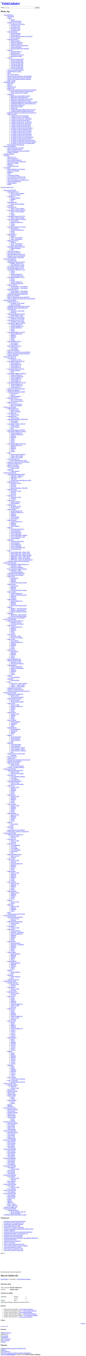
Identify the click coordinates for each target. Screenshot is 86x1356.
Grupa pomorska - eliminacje (18, 750)
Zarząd (12, 19)
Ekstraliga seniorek (12, 1091)
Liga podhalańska (15, 845)
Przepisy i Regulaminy (13, 170)
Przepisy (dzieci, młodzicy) (14, 160)
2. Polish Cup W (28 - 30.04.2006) (20, 117)
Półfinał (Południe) (16, 248)
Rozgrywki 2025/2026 (10, 190)
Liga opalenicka (15, 779)
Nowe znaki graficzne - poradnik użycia (18, 180)
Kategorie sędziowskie (17, 42)
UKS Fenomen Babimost (24, 1279)
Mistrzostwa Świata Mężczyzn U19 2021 (22, 99)
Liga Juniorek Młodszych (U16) (15, 277)
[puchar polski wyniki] (7, 187)
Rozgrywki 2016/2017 (10, 769)
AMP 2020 (14, 479)
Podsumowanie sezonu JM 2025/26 (13, 1235)
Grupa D (13, 1034)
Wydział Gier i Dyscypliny (14, 22)
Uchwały (9, 57)
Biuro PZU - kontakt (12, 163)
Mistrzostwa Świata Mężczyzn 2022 (20, 96)
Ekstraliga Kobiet (12, 202)
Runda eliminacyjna (16, 364)
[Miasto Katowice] (6, 1332)
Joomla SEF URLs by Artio (4, 1326)
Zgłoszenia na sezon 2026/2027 (12, 1241)
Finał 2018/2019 (15, 677)
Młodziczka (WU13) (12, 240)
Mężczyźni (10, 83)
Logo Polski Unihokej (13, 175)
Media (9, 73)
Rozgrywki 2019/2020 (10, 562)
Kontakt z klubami (9, 154)
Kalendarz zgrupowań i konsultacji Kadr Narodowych (21, 112)
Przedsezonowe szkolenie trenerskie (13, 1224)
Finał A (13, 224)
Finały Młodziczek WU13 (14, 346)
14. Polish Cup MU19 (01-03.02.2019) (21, 135)
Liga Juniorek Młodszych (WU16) (16, 227)
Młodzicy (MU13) (12, 285)
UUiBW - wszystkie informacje (15, 767)
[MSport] (3, 1350)
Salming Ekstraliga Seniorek (14, 921)
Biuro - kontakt (11, 80)
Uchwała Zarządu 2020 (17, 68)
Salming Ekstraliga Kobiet (14, 660)
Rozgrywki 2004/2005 (10, 1175)
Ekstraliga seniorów (12, 982)
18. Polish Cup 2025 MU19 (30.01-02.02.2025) (23, 141)
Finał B (13, 214)
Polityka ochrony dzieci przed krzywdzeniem (19, 77)
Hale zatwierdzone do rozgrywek (16, 254)
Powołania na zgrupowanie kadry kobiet (14, 1221)
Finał (12, 201)
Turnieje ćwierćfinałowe (17, 668)
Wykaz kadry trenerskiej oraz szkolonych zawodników (21, 90)
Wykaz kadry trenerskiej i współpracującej (22, 91)
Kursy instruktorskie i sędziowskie (16, 161)
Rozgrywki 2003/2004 (10, 1184)
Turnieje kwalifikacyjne (17, 275)
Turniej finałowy (15, 427)
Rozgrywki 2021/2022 (10, 407)
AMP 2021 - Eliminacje (17, 475)
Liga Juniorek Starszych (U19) (15, 268)
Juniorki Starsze (11, 712)
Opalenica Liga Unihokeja (14, 761)
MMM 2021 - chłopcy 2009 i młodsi (20, 556)
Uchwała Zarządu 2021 (17, 67)
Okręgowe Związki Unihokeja (15, 70)
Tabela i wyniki (15, 410)
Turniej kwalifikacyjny (17, 385)
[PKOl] (16, 1353)
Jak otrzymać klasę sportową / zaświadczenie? (19, 76)
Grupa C (13, 1033)
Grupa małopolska (15, 740)
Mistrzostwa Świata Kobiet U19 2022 (21, 100)
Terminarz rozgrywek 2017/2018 (16, 753)
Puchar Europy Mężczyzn (18, 105)
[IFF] (13, 1348)
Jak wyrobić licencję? (13, 74)
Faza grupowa (14, 220)
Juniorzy (9, 1199)
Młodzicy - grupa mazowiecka (19, 608)
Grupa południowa (16, 530)
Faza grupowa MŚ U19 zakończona (13, 1250)
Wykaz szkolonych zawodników (19, 93)
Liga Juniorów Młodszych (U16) (16, 269)
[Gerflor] (3, 1342)
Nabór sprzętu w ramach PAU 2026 (13, 1248)
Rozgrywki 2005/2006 (10, 1166)
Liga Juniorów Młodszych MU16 (16, 323)
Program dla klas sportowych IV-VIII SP (21, 36)
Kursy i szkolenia (15, 38)
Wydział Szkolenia (12, 31)
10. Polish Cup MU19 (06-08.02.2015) (21, 129)
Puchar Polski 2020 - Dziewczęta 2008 (21, 555)
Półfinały (13, 199)
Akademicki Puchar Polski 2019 (16, 573)
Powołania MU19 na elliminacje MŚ (13, 1223)
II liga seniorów (11, 1143)
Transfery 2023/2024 (12, 355)
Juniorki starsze (11, 504)
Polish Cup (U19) (12, 114)
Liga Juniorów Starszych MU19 (15, 317)
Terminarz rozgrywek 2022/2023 (16, 388)
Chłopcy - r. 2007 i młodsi (18, 686)
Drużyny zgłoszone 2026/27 (14, 149)
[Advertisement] (43, 1262)
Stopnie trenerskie (15, 35)
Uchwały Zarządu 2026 (17, 59)
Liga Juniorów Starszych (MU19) (16, 210)
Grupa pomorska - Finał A (18, 747)
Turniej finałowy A (16, 366)
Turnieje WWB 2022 (13, 166)
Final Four (13, 312)
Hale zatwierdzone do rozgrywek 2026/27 (18, 151)
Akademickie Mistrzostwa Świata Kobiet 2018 (23, 103)
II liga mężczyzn (11, 843)
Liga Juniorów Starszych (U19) (15, 266)
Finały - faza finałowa (16, 239)
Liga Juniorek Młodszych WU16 (16, 332)
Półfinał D (13, 1069)
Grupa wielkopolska (16, 533)
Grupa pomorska (15, 538)
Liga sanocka (14, 851)
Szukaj (37, 7)
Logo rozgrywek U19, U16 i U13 (16, 178)
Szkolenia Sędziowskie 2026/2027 (20, 48)
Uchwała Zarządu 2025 (17, 60)
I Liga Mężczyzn (11, 207)
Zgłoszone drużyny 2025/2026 (15, 257)
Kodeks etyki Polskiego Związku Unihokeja (19, 79)
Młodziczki (10, 469)
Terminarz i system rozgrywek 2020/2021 (18, 561)
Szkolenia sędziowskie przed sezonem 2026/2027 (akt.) (18, 1229)
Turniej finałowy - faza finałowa (19, 288)
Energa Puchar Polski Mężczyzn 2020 (21, 480)
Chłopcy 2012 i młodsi (17, 457)
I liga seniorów (11, 926)
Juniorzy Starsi (11, 703)
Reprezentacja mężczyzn (17, 54)
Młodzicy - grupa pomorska (18, 610)
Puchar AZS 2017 (12, 756)
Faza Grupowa (15, 518)
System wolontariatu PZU (14, 181)
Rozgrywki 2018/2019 (10, 619)
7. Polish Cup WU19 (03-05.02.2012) (21, 125)
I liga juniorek (11, 1147)
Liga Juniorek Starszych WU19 (15, 320)
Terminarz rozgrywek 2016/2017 (16, 830)
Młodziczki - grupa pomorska (18, 614)
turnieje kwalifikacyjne (17, 222)
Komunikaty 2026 (15, 28)
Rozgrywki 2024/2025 (10, 259)
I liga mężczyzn (11, 495)
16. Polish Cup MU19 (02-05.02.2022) (21, 138)
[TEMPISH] (4, 1337)
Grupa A (13, 1030)
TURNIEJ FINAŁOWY (17, 529)
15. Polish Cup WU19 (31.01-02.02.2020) (22, 137)
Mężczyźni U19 (11, 86)
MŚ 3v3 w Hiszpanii (9, 1242)
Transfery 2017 (11, 758)
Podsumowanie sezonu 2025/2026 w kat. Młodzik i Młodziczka (21, 1238)
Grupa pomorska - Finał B (18, 749)
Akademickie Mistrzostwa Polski (16, 246)
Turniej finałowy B (16, 367)
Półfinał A (13, 335)
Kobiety (9, 85)
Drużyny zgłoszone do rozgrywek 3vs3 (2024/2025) (21, 298)
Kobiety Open (11, 1198)
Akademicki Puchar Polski (14, 688)
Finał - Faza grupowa (16, 399)
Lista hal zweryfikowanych (14, 463)
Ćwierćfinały (14, 723)
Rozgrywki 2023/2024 (10, 300)
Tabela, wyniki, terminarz (17, 193)
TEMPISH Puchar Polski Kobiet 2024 (17, 294)
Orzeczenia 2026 (15, 30)
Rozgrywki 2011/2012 (10, 1108)
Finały (12, 372)
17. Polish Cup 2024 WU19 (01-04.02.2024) (23, 140)
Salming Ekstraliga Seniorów (15, 917)
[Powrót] (83, 1323)
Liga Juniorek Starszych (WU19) (16, 216)
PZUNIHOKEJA (8, 15)
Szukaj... (3, 7)
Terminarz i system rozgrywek (15, 689)
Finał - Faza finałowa (16, 405)
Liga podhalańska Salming (18, 776)
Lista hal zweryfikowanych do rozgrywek (18, 691)
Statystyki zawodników (17, 567)
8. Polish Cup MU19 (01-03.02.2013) (21, 126)
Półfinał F (13, 1025)
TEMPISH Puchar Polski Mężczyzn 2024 (15, 1214)
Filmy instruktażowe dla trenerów (16, 169)
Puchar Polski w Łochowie (18, 1079)
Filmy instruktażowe (12, 158)
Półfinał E (13, 1042)
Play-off (13, 395)
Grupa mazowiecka (16, 532)
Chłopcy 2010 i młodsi (17, 456)
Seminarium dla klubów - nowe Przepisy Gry (16, 1233)
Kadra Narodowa (12, 183)
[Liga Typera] (4, 1335)
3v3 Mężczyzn (11, 196)
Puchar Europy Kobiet (17, 106)
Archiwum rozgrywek (13, 459)
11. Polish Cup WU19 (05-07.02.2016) (21, 131)
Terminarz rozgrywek (13, 979)
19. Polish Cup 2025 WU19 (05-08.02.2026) (23, 143)
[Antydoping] (5, 1351)
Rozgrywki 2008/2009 (10, 1140)
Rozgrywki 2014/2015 (10, 915)
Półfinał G (13, 1027)
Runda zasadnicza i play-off (18, 1211)
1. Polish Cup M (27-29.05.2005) (19, 115)
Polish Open (14, 108)
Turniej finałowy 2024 (17, 315)
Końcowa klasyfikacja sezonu (19, 582)
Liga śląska (14, 778)
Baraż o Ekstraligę (15, 195)
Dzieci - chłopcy (11, 1077)
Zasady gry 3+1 (11, 157)
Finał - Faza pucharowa (17, 401)
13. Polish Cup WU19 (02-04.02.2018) (21, 134)
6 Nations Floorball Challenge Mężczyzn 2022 (23, 109)
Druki (8, 173)
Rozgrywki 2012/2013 (10, 1083)
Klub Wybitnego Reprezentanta (15, 144)
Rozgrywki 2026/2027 (10, 146)
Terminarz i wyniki (16, 359)
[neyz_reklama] (5, 1340)
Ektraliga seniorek (12, 992)
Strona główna (4, 1279)
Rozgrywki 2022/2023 (10, 356)
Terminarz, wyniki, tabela (17, 303)
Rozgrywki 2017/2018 (10, 692)
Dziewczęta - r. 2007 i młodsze (19, 683)
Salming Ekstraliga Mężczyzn (15, 621)
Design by (8, 1354)
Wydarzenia (10, 94)
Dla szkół (6, 155)
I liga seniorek (11, 1126)
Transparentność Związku (14, 71)
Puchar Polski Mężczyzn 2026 (15, 148)
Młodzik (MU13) (12, 234)
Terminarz (13, 755)
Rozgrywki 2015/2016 (10, 833)
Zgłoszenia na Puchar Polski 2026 (13, 1236)
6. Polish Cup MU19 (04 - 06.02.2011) (21, 123)
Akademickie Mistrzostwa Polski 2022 (17, 419)
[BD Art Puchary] (6, 1339)
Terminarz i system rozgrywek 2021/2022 (18, 462)
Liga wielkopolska (16, 850)
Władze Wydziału (15, 41)
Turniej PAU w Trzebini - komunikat (14, 1227)
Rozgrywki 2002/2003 (10, 1190)
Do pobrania (7, 167)
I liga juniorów (11, 1146)
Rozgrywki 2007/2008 (10, 1149)
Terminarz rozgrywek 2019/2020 (16, 617)
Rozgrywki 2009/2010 (10, 1130)
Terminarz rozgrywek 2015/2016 (16, 914)
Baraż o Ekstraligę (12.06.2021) (19, 488)
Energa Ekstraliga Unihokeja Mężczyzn (17, 564)
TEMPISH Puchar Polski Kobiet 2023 (17, 308)
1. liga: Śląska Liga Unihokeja (15, 575)
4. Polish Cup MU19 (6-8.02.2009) (20, 120)
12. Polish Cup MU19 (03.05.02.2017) (21, 132)
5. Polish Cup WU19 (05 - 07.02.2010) (21, 122)
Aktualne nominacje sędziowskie (19, 45)
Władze (9, 18)
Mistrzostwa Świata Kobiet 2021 (19, 97)
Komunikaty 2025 (15, 25)
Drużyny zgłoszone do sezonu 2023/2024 (18, 353)
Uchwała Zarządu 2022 (17, 65)
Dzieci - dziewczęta (12, 1080)
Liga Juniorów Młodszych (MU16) (16, 219)
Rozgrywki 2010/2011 (10, 1121)
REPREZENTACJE (9, 82)
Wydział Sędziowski (12, 39)
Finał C (13, 442)
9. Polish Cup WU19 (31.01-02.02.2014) (22, 128)
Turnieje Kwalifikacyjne (17, 230)
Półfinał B (13, 337)
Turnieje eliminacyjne (16, 274)
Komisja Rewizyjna (16, 21)
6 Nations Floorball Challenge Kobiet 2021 (22, 111)
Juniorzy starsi (11, 500)
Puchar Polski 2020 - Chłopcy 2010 (20, 552)
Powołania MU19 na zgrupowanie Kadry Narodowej (18, 1232)
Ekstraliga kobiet (15, 53)
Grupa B (13, 1031)
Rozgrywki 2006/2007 (10, 1158)
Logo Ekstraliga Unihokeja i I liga (16, 177)
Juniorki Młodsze (12, 727)
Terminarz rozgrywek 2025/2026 (16, 256)
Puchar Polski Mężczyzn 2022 (19, 460)
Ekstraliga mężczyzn (16, 51)
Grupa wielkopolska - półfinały (19, 535)
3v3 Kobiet (10, 205)
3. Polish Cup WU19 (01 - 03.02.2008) (21, 119)
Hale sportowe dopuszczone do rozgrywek (18, 759)
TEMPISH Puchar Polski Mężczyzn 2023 (18, 306)
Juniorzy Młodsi (11, 720)
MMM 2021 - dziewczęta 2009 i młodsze (22, 559)
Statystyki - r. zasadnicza (17, 932)
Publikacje (10, 164)
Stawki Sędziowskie (16, 47)
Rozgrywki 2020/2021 (10, 472)
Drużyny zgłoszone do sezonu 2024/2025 (18, 297)
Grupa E (13, 1036)
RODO (9, 184)
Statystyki (10, 50)
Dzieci (9, 453)
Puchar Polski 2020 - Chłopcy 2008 (20, 553)
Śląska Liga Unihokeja (13, 251)
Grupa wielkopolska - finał (18, 537)
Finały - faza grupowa (16, 237)
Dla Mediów (10, 16)
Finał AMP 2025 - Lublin (17, 265)
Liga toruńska (14, 848)
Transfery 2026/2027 (12, 152)
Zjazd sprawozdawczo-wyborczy (13, 1247)
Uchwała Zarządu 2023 (17, 64)
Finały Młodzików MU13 (14, 341)
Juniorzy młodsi (11, 509)
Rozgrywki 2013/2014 (10, 981)
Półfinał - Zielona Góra (17, 263)
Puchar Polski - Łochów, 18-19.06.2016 (18, 831)
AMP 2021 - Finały (16, 477)
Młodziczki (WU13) (12, 289)
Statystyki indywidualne (17, 624)
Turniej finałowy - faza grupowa (19, 286)
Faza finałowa (14, 344)
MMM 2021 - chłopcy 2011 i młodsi (20, 558)
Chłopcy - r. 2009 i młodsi (18, 685)
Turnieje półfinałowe (16, 327)
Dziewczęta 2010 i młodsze (18, 454)
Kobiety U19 (10, 88)
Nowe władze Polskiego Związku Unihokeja (16, 1245)
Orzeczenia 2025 (15, 27)
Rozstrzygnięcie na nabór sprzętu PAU (14, 1244)
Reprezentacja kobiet (16, 56)
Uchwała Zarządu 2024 (17, 62)
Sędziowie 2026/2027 (16, 44)
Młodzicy (9, 527)
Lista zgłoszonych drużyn (14, 253)
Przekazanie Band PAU (10, 1239)
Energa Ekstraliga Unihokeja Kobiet (17, 569)
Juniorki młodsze (11, 520)
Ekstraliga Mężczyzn (12, 191)
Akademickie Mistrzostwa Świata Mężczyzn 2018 (24, 102)
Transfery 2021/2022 (12, 465)
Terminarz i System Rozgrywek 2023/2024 (18, 352)
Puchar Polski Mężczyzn (13, 659)
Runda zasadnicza (15, 198)
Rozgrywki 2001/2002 (10, 1193)
